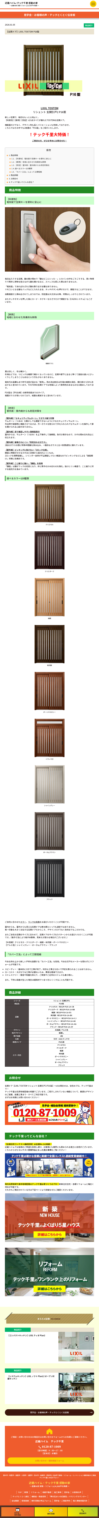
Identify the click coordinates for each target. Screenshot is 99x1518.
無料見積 (51, 1513)
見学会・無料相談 (17, 1514)
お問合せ (14, 178)
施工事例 (57, 1492)
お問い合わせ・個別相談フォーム (49, 1460)
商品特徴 (14, 155)
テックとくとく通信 (21, 1496)
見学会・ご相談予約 (62, 1500)
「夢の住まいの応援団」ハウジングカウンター (67, 1496)
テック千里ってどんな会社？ (22, 182)
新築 (26, 1492)
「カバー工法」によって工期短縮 (28, 171)
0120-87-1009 (49, 1446)
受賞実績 (25, 1500)
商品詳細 (14, 175)
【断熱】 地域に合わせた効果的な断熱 (30, 162)
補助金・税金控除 (38, 1496)
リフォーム (35, 1492)
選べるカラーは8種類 (23, 168)
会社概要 (15, 1500)
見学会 (66, 1492)
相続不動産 (46, 1492)
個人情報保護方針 (80, 1500)
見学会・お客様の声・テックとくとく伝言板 (49, 1412)
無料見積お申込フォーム (41, 1500)
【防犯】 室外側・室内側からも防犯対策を (32, 165)
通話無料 (82, 1512)
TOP (20, 1492)
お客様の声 (76, 1492)
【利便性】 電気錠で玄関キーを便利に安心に (33, 158)
